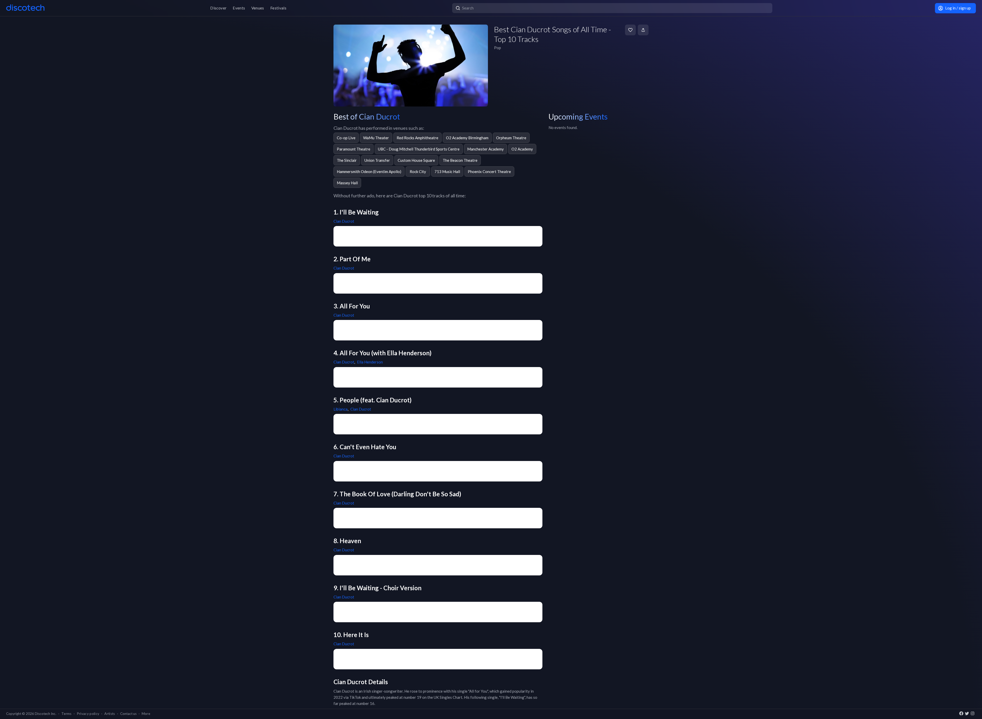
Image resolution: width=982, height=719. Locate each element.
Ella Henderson (370, 362)
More (146, 714)
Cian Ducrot (343, 221)
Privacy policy (88, 714)
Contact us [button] (128, 714)
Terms (66, 714)
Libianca (340, 409)
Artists (109, 714)
